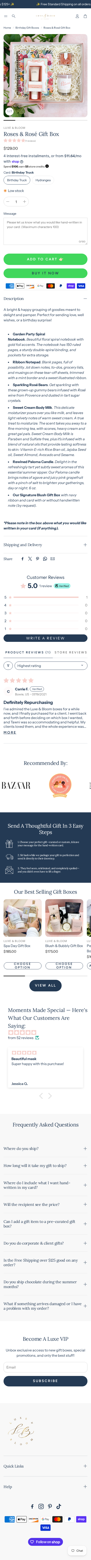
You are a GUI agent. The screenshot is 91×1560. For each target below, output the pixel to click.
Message (10, 214)
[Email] (53, 559)
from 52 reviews (21, 1038)
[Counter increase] (24, 201)
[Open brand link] (51, 785)
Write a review (45, 638)
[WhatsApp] (45, 559)
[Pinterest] (38, 559)
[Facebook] (23, 559)
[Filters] (8, 666)
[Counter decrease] (8, 201)
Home (7, 27)
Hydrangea (43, 180)
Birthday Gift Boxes (27, 27)
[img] (47, 1032)
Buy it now (45, 273)
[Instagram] (41, 1506)
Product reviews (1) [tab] (28, 652)
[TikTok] (58, 1506)
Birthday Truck (17, 180)
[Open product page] (23, 918)
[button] (6, 16)
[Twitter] (30, 559)
